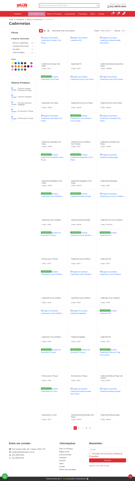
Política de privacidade (67, 469)
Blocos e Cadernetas (34, 19)
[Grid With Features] (45, 30)
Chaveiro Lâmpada (24, 97)
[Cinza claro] (12, 66)
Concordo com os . (106, 455)
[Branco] (28, 63)
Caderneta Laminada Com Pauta (51, 143)
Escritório (16, 49)
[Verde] (19, 69)
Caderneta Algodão (78, 337)
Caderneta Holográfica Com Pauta (81, 182)
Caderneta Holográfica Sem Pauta (52, 182)
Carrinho (62, 460)
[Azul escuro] (22, 63)
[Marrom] (25, 66)
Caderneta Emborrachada (80, 220)
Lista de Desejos (65, 455)
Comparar (63, 457)
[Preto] (28, 66)
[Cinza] (31, 63)
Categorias (17, 14)
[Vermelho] (25, 69)
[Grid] (41, 30)
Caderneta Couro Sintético (51, 220)
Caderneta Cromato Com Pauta (51, 65)
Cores (13, 59)
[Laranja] (19, 66)
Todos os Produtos (54, 14)
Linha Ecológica (18, 52)
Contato (101, 14)
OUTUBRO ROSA (36, 14)
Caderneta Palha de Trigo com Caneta (112, 377)
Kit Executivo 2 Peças (25, 111)
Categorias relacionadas (20, 39)
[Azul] (15, 63)
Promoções (82, 14)
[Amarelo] (12, 63)
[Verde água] (22, 69)
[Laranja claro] (22, 66)
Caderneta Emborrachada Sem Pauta (112, 65)
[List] (48, 30)
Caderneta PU (76, 64)
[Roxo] (15, 69)
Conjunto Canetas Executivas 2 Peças (25, 89)
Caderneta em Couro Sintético (112, 220)
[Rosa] (31, 66)
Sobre (92, 14)
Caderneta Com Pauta (50, 103)
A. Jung (64, 479)
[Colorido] (15, 66)
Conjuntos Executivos (21, 46)
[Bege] (25, 63)
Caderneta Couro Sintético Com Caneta (81, 143)
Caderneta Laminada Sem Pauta (110, 143)
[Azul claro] (19, 63)
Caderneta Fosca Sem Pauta (111, 103)
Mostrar (117, 31)
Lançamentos (70, 14)
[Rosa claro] (12, 69)
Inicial (11, 19)
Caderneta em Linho (49, 415)
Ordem (96, 31)
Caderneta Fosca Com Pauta (82, 103)
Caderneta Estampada (109, 181)
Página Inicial (64, 452)
